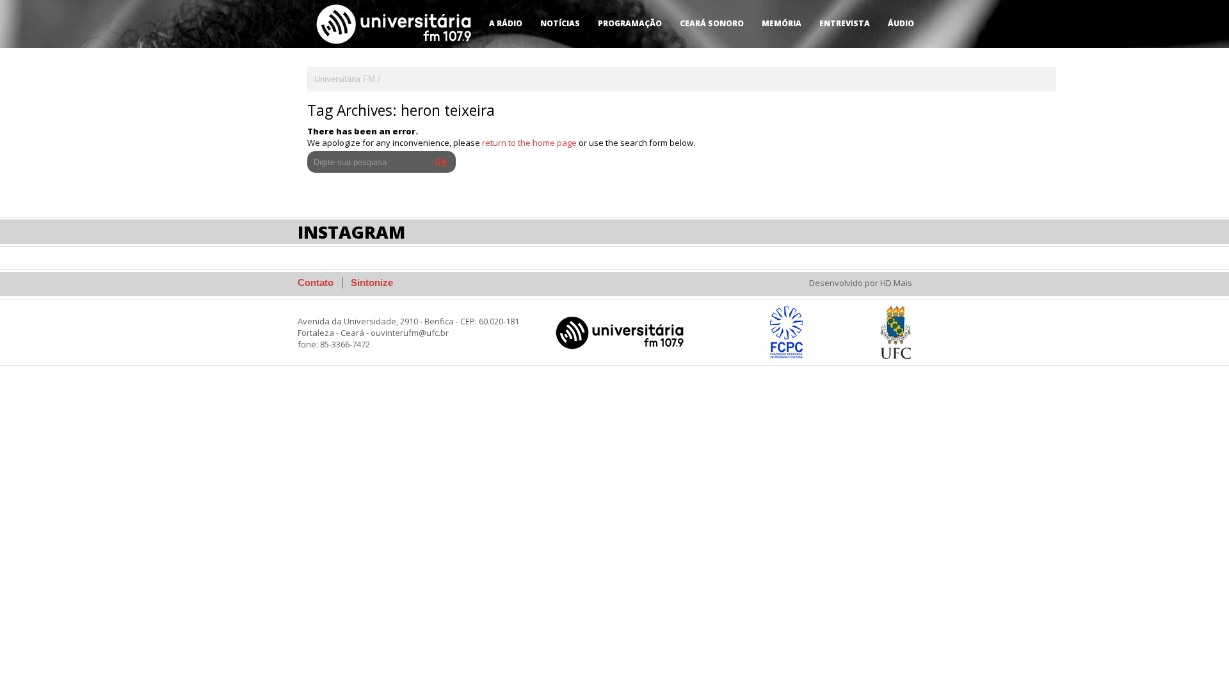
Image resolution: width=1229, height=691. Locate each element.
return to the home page (529, 142)
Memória (781, 23)
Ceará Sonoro (712, 23)
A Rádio (505, 23)
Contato (315, 282)
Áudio (901, 23)
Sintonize (372, 282)
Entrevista (844, 23)
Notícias (560, 23)
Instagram (351, 232)
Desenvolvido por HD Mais (860, 283)
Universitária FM (344, 79)
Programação (630, 23)
